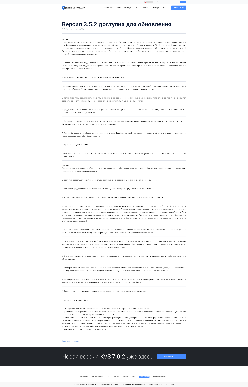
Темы (108, 376)
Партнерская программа (160, 376)
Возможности (84, 376)
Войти (183, 2)
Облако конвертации (97, 376)
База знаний (160, 2)
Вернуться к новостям (71, 341)
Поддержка (171, 2)
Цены (134, 376)
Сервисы (117, 376)
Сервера (126, 376)
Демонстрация (179, 7)
